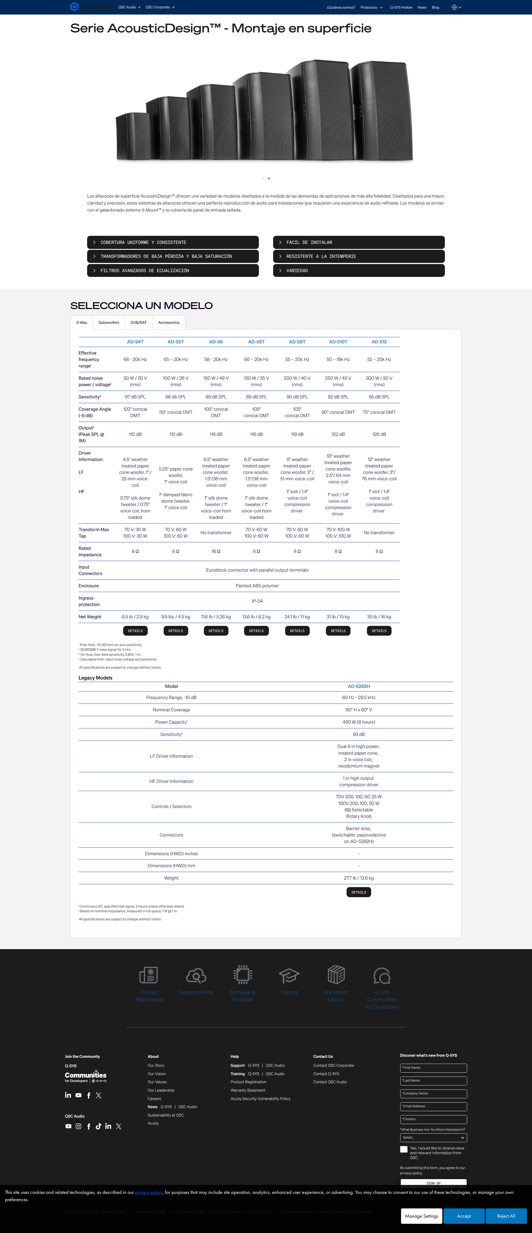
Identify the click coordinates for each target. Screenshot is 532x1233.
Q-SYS (71, 1066)
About (153, 1057)
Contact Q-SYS (326, 1074)
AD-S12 (379, 342)
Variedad (297, 270)
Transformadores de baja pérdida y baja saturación (166, 256)
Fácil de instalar (309, 242)
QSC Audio (75, 1118)
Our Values (157, 1082)
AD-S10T (338, 342)
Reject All (506, 1216)
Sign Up (433, 1183)
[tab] (81, 322)
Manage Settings (421, 1216)
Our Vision (157, 1074)
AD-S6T (256, 342)
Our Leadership (161, 1090)
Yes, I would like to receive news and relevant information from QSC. (437, 1153)
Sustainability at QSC (166, 1115)
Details (135, 630)
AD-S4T (135, 342)
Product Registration (248, 1082)
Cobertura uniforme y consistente (143, 242)
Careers (154, 1099)
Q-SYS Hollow (401, 7)
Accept (464, 1216)
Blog (435, 7)
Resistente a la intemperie (321, 256)
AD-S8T (297, 342)
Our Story (156, 1065)
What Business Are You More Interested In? (432, 1130)
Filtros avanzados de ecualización (145, 270)
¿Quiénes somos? (341, 7)
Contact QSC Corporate (333, 1065)
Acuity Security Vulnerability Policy (260, 1099)
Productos (369, 7)
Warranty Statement (248, 1090)
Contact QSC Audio (330, 1082)
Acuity (153, 1123)
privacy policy (411, 1173)
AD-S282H (359, 686)
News (422, 7)
